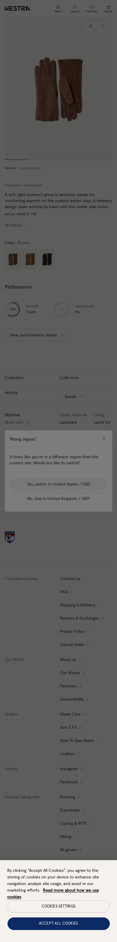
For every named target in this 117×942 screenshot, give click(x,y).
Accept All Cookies (58, 924)
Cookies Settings (59, 906)
